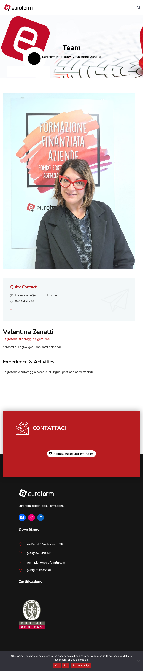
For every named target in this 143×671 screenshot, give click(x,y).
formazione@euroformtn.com (36, 295)
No (66, 665)
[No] (138, 661)
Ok (57, 665)
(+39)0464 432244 (39, 553)
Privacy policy (81, 665)
